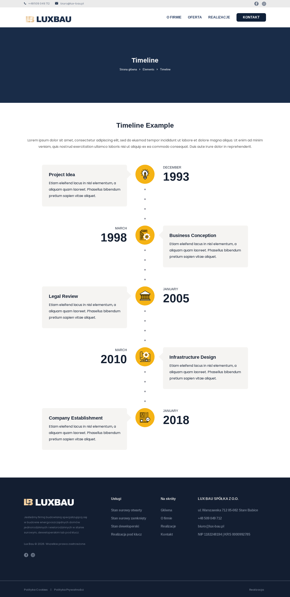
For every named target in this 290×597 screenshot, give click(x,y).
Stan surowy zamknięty (128, 518)
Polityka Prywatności (69, 590)
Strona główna (128, 69)
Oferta (195, 17)
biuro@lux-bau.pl (72, 3)
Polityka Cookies (36, 590)
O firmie (174, 17)
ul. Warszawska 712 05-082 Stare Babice (228, 510)
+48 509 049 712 (39, 3)
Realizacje (219, 17)
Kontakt (251, 17)
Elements (148, 69)
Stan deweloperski (125, 526)
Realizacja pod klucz (126, 534)
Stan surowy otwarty (126, 510)
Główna (166, 510)
